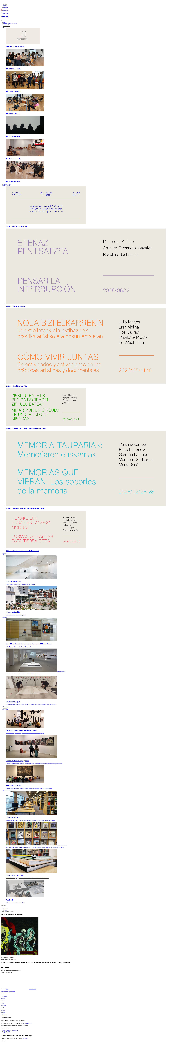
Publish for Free (32, 989)
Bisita (4, 554)
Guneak (2, 1007)
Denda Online (5, 13)
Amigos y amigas (7, 184)
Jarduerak (5, 708)
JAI (4, 27)
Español (5, 5)
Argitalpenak (6, 24)
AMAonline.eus (6, 26)
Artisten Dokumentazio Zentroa (10, 23)
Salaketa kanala (6, 1032)
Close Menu (3, 905)
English (5, 4)
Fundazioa (3, 1000)
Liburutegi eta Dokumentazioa (9, 790)
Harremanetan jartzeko (27, 1023)
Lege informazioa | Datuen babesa (10, 1030)
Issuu (7, 989)
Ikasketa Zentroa (6, 185)
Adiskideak (5, 7)
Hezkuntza (5, 709)
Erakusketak (6, 706)
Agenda (5, 996)
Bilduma (5, 617)
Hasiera (5, 553)
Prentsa (2, 1003)
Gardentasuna (3, 1014)
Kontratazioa (3, 1005)
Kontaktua (3, 998)
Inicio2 (4, 22)
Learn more (24, 1038)
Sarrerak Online (5, 10)
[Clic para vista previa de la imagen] (19, 955)
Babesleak (3, 1012)
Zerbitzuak (3, 1010)
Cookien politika (6, 1031)
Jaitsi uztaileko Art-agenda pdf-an (8, 991)
